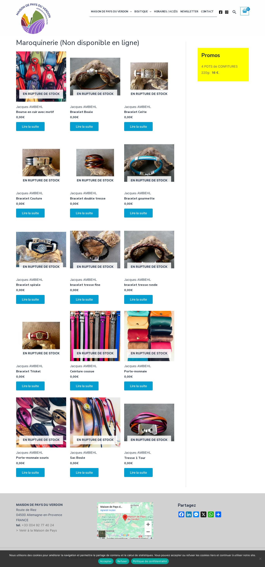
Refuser (122, 561)
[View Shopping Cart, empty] (244, 11)
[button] (130, 12)
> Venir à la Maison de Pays (36, 530)
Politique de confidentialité (150, 561)
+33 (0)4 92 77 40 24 (38, 525)
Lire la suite (30, 126)
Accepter (106, 561)
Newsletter (189, 11)
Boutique (141, 11)
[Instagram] (227, 12)
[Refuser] (260, 559)
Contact (207, 11)
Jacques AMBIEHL (29, 107)
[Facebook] (221, 12)
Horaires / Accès (166, 11)
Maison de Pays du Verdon (109, 11)
